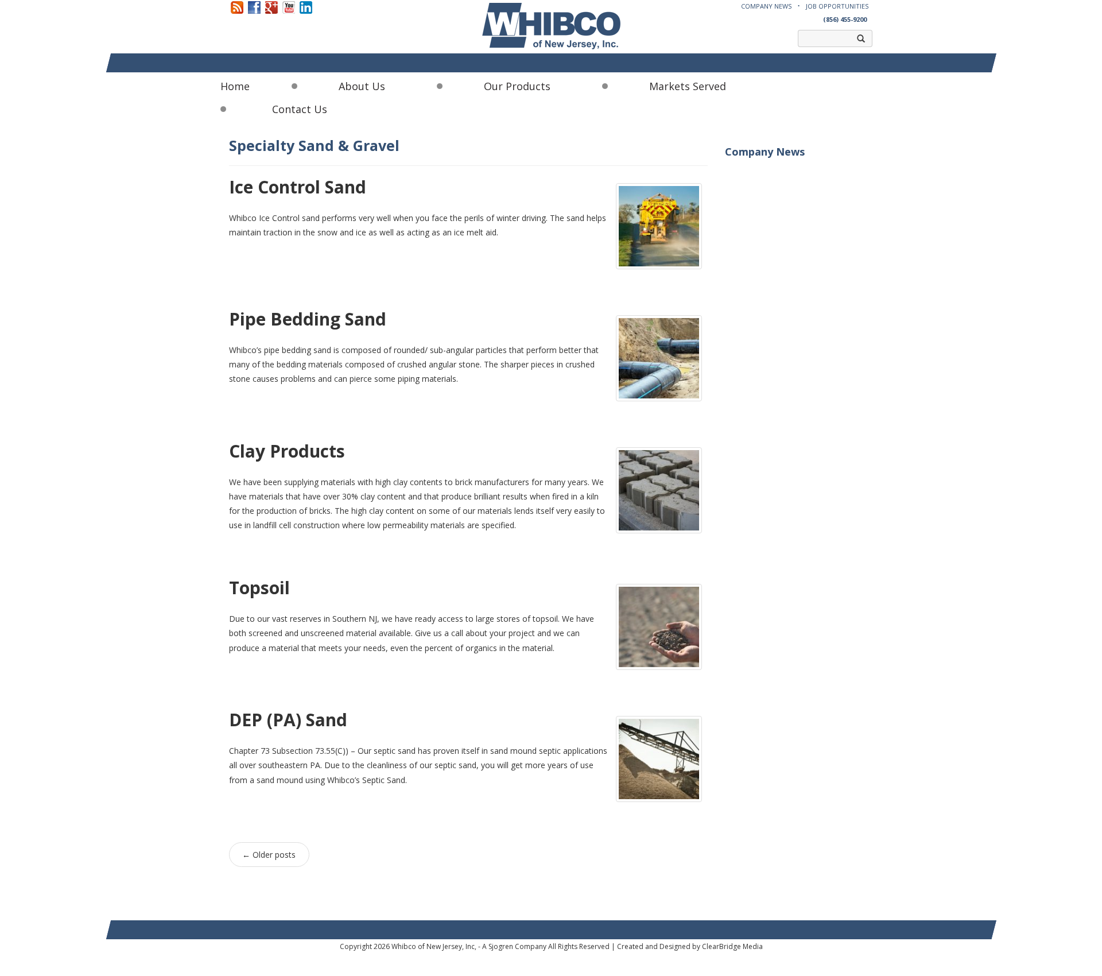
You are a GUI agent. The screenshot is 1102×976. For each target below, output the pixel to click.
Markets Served (687, 86)
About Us (362, 86)
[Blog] (237, 6)
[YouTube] (288, 6)
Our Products (517, 86)
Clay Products (287, 451)
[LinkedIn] (305, 6)
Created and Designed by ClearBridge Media (690, 946)
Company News (766, 6)
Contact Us (299, 109)
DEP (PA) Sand (288, 719)
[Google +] (271, 6)
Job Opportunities (837, 6)
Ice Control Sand (297, 187)
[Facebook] (254, 6)
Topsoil (259, 587)
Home (235, 86)
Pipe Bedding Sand (307, 319)
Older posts (269, 854)
